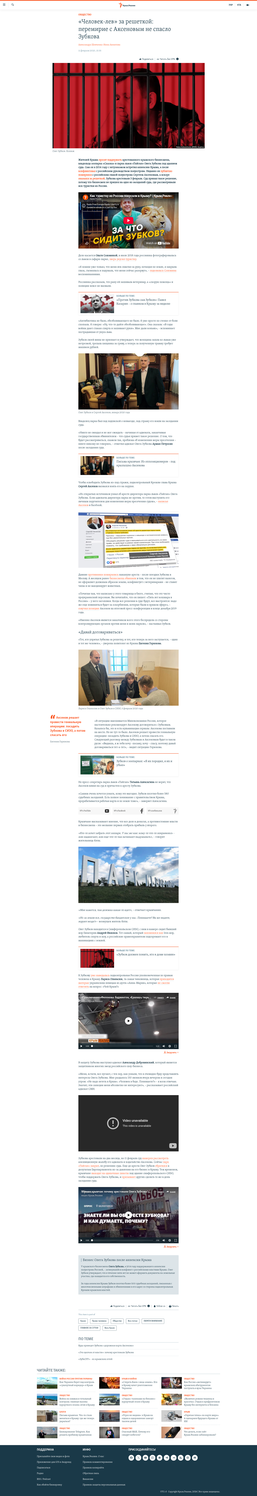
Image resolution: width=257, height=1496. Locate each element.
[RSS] (181, 1458)
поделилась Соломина (163, 270)
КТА (239, 5)
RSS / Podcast (44, 1479)
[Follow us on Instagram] (152, 1458)
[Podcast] (188, 1458)
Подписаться (43, 1468)
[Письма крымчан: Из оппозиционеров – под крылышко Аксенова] (97, 465)
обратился (161, 1166)
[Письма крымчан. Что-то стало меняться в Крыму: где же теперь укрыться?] (47, 1416)
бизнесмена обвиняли (123, 578)
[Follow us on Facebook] (131, 1458)
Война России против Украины (75, 1379)
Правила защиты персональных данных (104, 1485)
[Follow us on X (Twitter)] (138, 1458)
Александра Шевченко (90, 45)
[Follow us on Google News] (159, 1458)
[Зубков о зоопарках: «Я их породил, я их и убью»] (97, 765)
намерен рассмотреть (155, 1158)
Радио (40, 1473)
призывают (129, 1177)
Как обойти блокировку (49, 1485)
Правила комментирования (97, 1462)
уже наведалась (100, 975)
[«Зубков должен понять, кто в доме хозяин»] (97, 958)
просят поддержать (110, 160)
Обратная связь (91, 1473)
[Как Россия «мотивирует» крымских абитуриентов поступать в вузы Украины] (171, 1383)
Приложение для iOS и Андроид (54, 1462)
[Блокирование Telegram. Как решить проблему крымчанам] (47, 1432)
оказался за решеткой (91, 178)
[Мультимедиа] (247, 5)
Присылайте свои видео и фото (53, 1456)
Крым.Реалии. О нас (93, 1456)
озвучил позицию (88, 608)
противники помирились (103, 575)
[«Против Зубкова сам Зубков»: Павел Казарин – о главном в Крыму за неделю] (97, 303)
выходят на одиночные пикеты (110, 1173)
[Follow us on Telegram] (166, 1458)
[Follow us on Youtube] (145, 1458)
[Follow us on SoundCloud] (173, 1458)
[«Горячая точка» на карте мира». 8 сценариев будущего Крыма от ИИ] (171, 1416)
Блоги (62, 1412)
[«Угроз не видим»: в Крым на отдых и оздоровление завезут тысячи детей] (109, 1416)
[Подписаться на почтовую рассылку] (195, 1458)
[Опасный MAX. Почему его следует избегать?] (109, 1432)
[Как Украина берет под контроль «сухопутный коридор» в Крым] (47, 1383)
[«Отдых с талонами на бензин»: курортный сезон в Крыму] (109, 1399)
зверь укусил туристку (122, 259)
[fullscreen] (176, 1046)
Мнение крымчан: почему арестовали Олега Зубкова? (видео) (119, 1191)
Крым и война (129, 1379)
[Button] (146, 59)
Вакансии (88, 1479)
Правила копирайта (93, 1468)
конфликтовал (86, 171)
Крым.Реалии (95, 1001)
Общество (84, 15)
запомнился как (153, 933)
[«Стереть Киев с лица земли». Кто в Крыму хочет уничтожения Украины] (109, 1383)
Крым (187, 1412)
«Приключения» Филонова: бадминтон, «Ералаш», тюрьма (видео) (121, 997)
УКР (231, 5)
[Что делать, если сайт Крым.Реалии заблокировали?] (171, 1432)
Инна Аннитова (111, 45)
